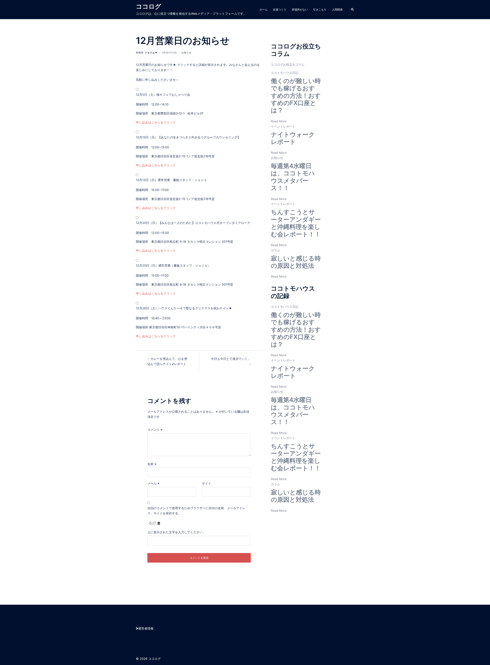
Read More (279, 121)
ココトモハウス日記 (284, 73)
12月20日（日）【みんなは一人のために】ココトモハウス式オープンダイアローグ (193, 223)
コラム (275, 250)
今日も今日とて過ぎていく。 (231, 359)
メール (153, 483)
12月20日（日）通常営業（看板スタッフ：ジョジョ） (173, 265)
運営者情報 (146, 628)
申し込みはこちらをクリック (156, 122)
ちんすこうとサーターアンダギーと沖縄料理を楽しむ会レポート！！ (296, 223)
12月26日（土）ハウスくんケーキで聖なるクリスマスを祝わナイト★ (184, 308)
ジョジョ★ (151, 52)
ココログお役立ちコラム (288, 64)
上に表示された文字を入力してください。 (176, 532)
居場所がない (300, 9)
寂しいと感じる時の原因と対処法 (296, 262)
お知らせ (186, 52)
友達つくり (279, 9)
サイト (206, 483)
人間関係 (337, 9)
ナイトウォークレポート (293, 138)
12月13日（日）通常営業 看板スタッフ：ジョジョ (171, 180)
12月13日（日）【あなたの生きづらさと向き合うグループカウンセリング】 (188, 137)
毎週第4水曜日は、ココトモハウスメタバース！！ (293, 177)
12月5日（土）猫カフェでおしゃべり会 (163, 94)
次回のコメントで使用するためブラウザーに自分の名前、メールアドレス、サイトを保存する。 (196, 510)
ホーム (264, 9)
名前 (151, 464)
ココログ (148, 6)
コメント (155, 429)
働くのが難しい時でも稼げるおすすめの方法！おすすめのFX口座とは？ (296, 95)
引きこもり (320, 9)
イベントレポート (283, 126)
